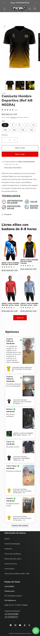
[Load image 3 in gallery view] (30, 85)
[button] (4, 8)
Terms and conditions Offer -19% (16, 574)
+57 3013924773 (11, 617)
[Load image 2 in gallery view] (19, 85)
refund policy (9, 569)
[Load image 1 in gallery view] (9, 85)
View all (20, 318)
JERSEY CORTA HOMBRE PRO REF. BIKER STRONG (29, 261)
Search (7, 539)
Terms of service (10, 564)
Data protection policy (12, 559)
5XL (31, 130)
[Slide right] (37, 85)
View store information (12, 167)
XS (5, 125)
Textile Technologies (12, 544)
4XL (23, 130)
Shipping (13, 117)
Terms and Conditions (12, 554)
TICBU (16, 633)
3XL (14, 130)
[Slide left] (2, 85)
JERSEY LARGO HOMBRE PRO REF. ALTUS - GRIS (29, 304)
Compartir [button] (7, 214)
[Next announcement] (35, 2)
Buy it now (20, 154)
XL (34, 125)
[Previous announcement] (4, 2)
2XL (5, 130)
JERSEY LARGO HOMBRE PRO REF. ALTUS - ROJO (10, 304)
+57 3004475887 (11, 614)
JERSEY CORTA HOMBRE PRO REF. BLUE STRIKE (10, 263)
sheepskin (8, 549)
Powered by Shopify (25, 633)
